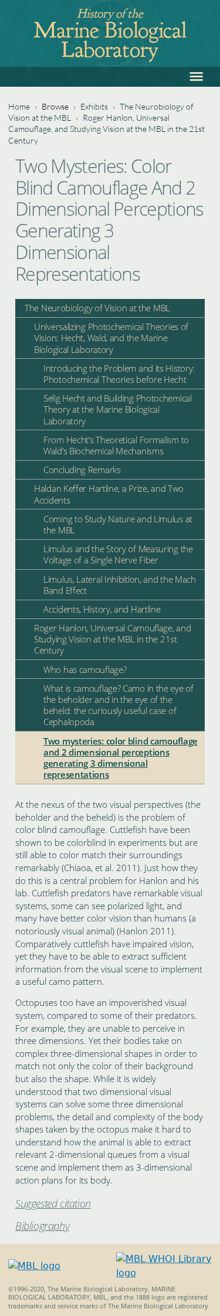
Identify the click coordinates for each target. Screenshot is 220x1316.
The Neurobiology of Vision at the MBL (97, 308)
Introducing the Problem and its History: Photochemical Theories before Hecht (119, 373)
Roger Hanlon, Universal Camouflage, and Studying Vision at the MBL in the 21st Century (106, 129)
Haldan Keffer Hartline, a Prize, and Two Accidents (109, 493)
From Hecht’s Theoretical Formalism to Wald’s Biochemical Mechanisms (116, 445)
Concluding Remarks (82, 469)
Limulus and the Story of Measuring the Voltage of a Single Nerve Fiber (118, 554)
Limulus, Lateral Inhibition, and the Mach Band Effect (119, 584)
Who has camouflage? (84, 669)
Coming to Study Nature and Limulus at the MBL (117, 524)
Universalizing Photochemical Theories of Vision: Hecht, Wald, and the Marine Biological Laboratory (111, 338)
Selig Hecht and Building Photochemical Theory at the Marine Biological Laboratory (117, 409)
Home (19, 106)
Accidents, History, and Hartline (101, 609)
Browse (55, 106)
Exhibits (94, 106)
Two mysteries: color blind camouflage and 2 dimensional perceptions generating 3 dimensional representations (120, 758)
